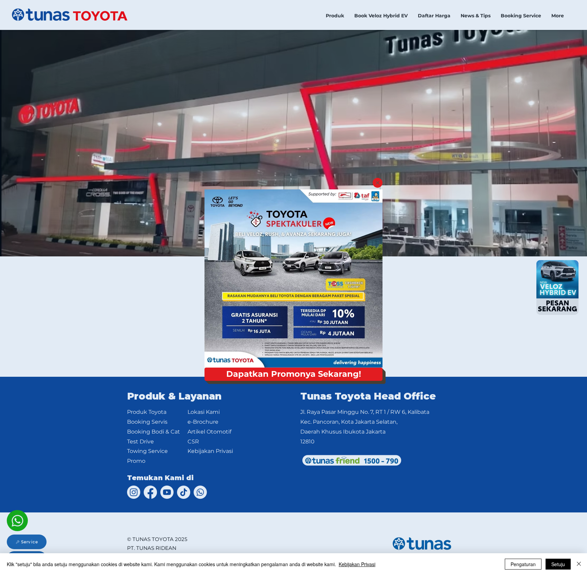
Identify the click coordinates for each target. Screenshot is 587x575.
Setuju (558, 564)
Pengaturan (523, 564)
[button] (378, 182)
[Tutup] (579, 564)
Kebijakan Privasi (357, 564)
